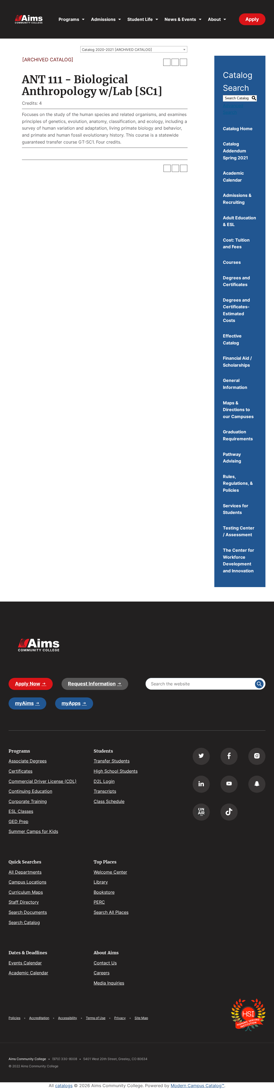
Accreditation (39, 1018)
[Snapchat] (256, 784)
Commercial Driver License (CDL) (43, 781)
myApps (71, 703)
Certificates (20, 771)
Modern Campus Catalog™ (197, 1085)
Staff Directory (24, 902)
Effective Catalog (232, 339)
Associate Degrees (28, 761)
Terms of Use (95, 1018)
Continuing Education (30, 791)
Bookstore (104, 892)
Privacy (120, 1018)
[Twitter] (201, 756)
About (214, 19)
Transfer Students (112, 761)
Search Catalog (24, 922)
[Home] (29, 19)
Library (101, 882)
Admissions (103, 19)
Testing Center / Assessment (238, 531)
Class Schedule (109, 801)
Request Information (92, 683)
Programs (69, 19)
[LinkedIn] (201, 784)
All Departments (25, 872)
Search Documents (28, 912)
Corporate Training (28, 801)
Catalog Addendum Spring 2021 (235, 150)
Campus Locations (27, 882)
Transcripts (105, 791)
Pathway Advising (232, 458)
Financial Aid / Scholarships (237, 361)
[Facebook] (229, 756)
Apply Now (27, 683)
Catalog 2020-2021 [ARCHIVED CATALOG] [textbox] (117, 49)
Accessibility (67, 1018)
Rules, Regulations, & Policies (238, 483)
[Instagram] (256, 756)
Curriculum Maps (26, 892)
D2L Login (104, 781)
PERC (99, 902)
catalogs (64, 1085)
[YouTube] (229, 784)
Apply (252, 19)
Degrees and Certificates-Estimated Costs (236, 310)
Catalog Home (238, 128)
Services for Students (235, 509)
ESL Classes (21, 811)
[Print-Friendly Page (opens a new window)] (175, 62)
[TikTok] (229, 812)
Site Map (141, 1018)
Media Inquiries (109, 983)
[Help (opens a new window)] (183, 62)
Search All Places (111, 912)
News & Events (180, 19)
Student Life (140, 19)
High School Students (116, 771)
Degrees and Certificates (236, 281)
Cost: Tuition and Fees (236, 243)
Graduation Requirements (238, 435)
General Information (235, 384)
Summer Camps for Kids (33, 831)
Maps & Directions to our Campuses (238, 409)
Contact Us (105, 963)
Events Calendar (25, 963)
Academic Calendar (233, 176)
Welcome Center (110, 872)
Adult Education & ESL (239, 221)
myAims (24, 703)
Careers (101, 972)
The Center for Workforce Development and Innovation (238, 560)
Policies (14, 1018)
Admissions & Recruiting (237, 199)
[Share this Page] (167, 62)
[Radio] (201, 812)
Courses (232, 262)
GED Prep (18, 821)
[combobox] (133, 49)
